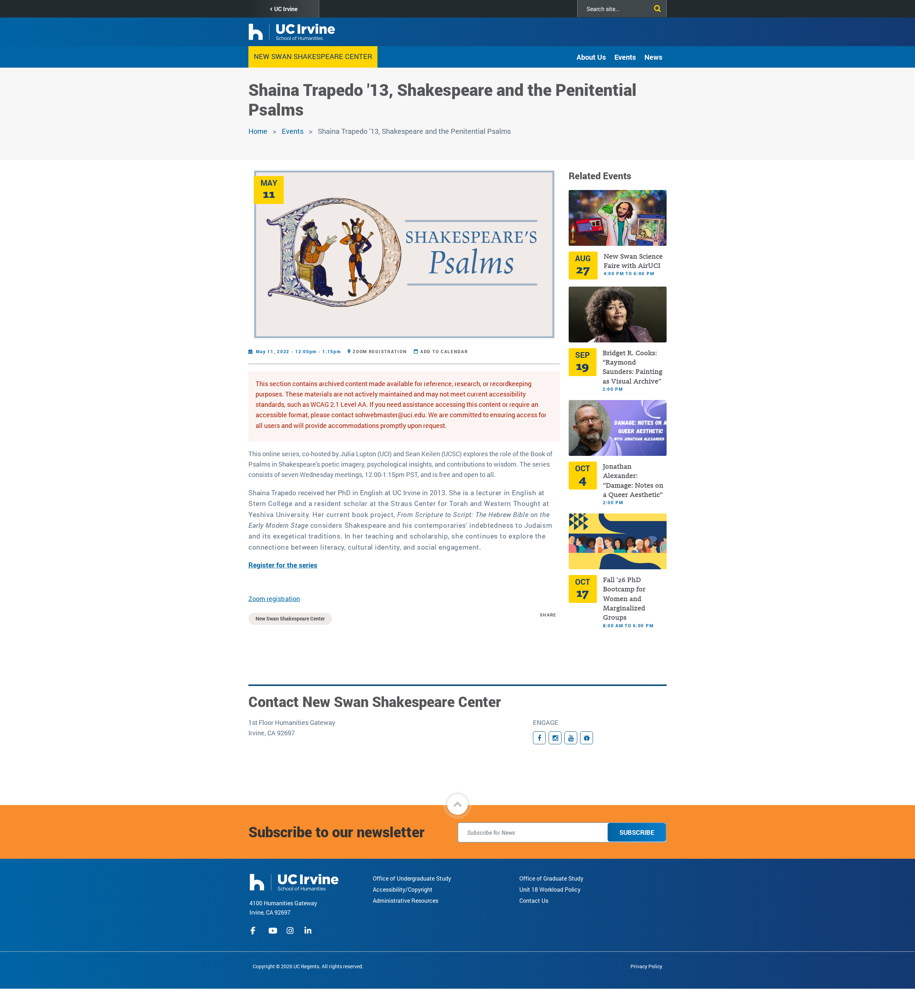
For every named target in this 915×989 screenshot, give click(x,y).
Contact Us (533, 900)
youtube (272, 930)
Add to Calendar (444, 351)
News (653, 57)
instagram (291, 930)
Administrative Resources (405, 900)
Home (257, 131)
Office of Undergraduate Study (412, 878)
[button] (457, 804)
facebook (255, 930)
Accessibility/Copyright (402, 889)
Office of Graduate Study (551, 878)
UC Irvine (285, 9)
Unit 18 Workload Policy (549, 889)
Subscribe (636, 832)
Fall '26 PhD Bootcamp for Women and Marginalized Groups (624, 599)
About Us (591, 57)
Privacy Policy (646, 966)
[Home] (294, 881)
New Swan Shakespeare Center (313, 56)
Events (625, 57)
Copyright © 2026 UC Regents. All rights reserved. (308, 966)
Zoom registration (380, 351)
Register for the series (282, 564)
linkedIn (309, 930)
